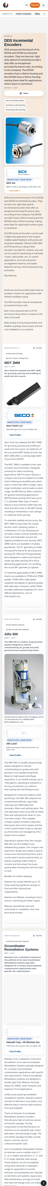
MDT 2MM (12, 363)
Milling (37, 14)
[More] (44, 14)
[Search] (26, 5)
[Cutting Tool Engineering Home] (5, 5)
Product (8, 36)
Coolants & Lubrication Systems (17, 629)
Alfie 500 (11, 634)
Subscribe (35, 5)
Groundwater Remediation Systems (21, 947)
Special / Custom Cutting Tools (17, 358)
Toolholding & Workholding (15, 110)
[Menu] (43, 5)
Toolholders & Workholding (15, 105)
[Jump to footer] (43, 1183)
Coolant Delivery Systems (15, 625)
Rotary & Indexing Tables (15, 100)
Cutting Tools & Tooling (14, 353)
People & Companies (23, 14)
